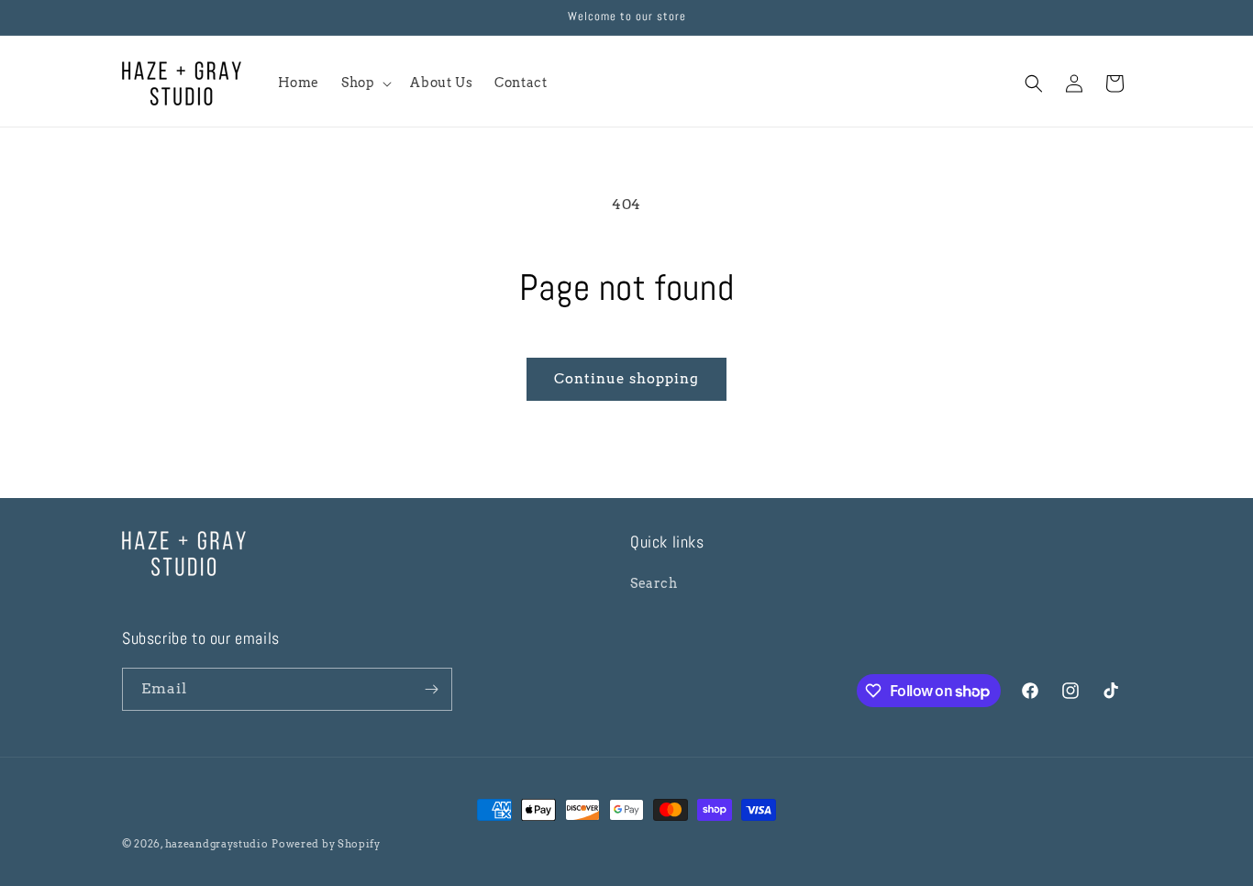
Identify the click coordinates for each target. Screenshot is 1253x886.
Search (654, 583)
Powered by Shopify (326, 843)
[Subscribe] (431, 689)
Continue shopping (626, 379)
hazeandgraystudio (217, 843)
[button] (364, 82)
